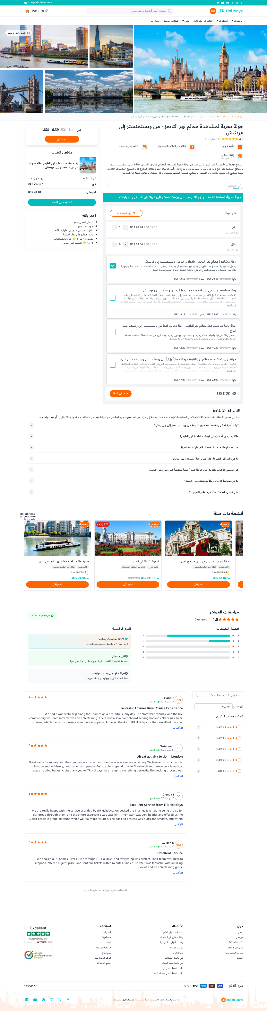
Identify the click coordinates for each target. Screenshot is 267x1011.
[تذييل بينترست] (43, 999)
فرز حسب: (238, 706)
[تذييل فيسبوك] (68, 999)
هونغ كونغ (106, 952)
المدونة (240, 957)
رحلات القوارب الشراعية (171, 942)
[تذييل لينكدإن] (27, 999)
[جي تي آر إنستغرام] (232, 3)
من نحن (239, 937)
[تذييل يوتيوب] (35, 999)
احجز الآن (62, 139)
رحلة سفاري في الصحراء (171, 937)
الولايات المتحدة (103, 957)
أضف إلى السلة (120, 393)
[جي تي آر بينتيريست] (227, 3)
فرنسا (108, 942)
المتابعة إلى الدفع (62, 202)
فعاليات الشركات (203, 21)
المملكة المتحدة (103, 947)
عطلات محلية (170, 21)
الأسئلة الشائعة (236, 942)
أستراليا (107, 932)
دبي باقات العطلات (174, 957)
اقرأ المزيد (178, 728)
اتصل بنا (155, 21)
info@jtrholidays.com (40, 2)
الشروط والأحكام (235, 947)
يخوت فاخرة (177, 952)
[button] (41, 11)
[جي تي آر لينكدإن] (218, 3)
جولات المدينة (176, 947)
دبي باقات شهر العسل (172, 962)
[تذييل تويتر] (60, 999)
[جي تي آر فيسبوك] (241, 3)
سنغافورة (106, 937)
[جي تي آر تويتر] (237, 3)
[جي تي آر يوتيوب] (222, 3)
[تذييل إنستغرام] (51, 999)
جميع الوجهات (104, 962)
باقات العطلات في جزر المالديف (168, 973)
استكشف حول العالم (173, 932)
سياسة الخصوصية (234, 952)
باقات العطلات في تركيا (172, 968)
